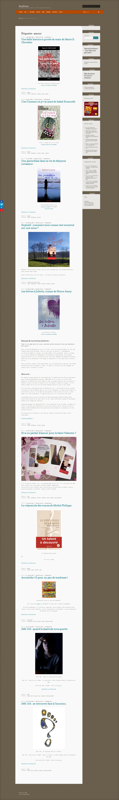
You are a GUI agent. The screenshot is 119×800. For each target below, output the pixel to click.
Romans (28, 568)
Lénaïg (38, 603)
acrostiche (30, 621)
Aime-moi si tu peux (32, 282)
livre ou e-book (45, 206)
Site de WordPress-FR (88, 205)
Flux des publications (88, 202)
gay (39, 695)
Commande (48, 12)
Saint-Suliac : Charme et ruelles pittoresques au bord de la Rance (91, 132)
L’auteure (20, 12)
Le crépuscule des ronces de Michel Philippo (46, 505)
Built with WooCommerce (24, 794)
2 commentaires (47, 99)
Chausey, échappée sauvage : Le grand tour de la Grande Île (92, 141)
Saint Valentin (58, 497)
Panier (43, 12)
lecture (39, 93)
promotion (44, 497)
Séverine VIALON (49, 621)
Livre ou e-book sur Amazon (49, 85)
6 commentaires (47, 430)
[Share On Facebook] (1, 201)
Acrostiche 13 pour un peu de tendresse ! (44, 577)
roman (43, 93)
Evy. (49, 682)
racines (53, 283)
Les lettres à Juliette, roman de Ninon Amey (46, 291)
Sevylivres (24, 6)
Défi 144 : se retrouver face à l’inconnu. (43, 703)
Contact (61, 12)
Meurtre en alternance (89, 87)
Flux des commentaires (89, 204)
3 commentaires (46, 158)
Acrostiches (29, 619)
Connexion (86, 201)
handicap (48, 283)
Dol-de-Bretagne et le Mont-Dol (92, 147)
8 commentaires (47, 222)
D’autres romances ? (27, 418)
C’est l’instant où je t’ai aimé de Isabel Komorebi (48, 101)
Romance (29, 92)
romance (46, 93)
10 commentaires (48, 503)
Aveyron (39, 283)
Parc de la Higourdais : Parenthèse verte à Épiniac (91, 128)
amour (29, 93)
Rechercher (86, 36)
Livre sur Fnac (49, 208)
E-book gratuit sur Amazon (49, 144)
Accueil (22, 18)
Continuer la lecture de (28, 88)
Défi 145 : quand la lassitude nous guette (44, 628)
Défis (28, 694)
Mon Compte (54, 12)
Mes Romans (32, 12)
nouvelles (43, 695)
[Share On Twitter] (1, 204)
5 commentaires (47, 575)
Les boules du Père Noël (89, 88)
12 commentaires (48, 626)
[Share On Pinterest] (1, 210)
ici (61, 685)
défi (32, 695)
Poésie (43, 153)
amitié (29, 569)
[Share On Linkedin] (1, 207)
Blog (25, 12)
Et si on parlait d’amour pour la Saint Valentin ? (48, 432)
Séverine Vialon (38, 99)
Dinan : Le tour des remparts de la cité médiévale (92, 144)
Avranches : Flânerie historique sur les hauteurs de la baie (92, 136)
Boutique (38, 12)
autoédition (33, 93)
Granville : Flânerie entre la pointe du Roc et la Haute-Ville (91, 151)
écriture (43, 283)
